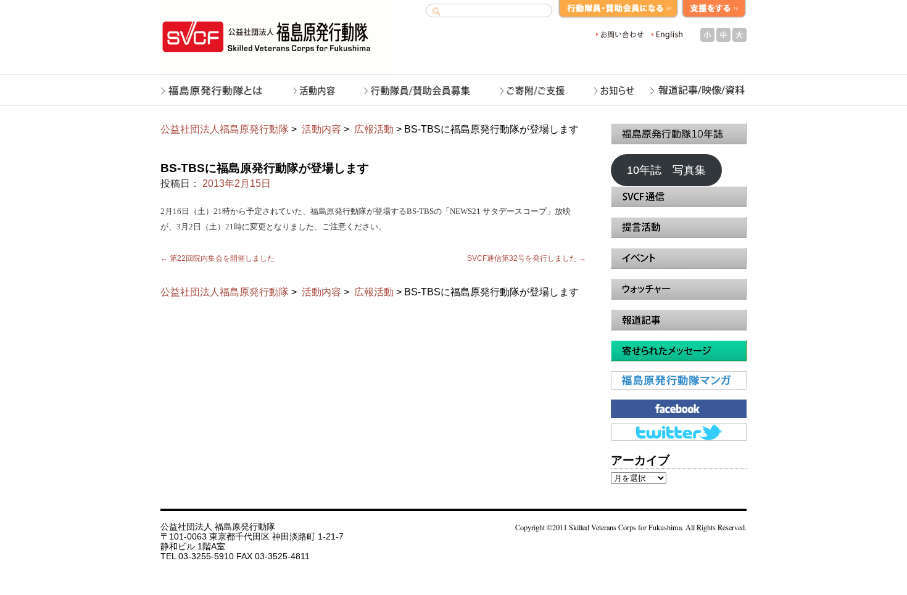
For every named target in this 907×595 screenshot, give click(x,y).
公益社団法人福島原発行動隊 (224, 129)
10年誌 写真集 (666, 170)
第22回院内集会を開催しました (217, 258)
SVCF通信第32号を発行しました (526, 258)
